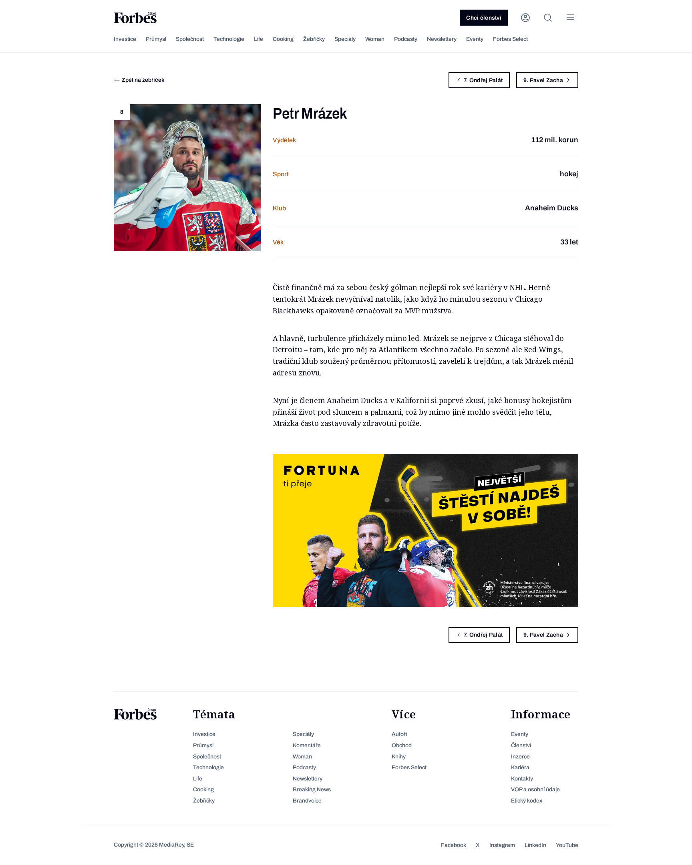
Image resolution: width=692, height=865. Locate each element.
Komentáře (307, 745)
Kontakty (522, 779)
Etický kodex (526, 801)
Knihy (399, 757)
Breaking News (312, 789)
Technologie (228, 39)
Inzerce (520, 757)
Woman (374, 39)
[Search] (548, 18)
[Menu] (570, 18)
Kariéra (520, 767)
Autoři (399, 734)
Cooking (283, 39)
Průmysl (156, 39)
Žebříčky (314, 39)
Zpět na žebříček (143, 80)
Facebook (453, 845)
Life (258, 39)
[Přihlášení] (525, 18)
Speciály (345, 39)
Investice (125, 39)
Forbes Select (510, 39)
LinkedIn (535, 845)
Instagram (502, 845)
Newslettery (442, 39)
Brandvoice (307, 801)
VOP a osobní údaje (535, 789)
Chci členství (483, 18)
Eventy (474, 39)
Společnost (190, 39)
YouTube (567, 845)
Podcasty (405, 39)
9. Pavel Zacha (543, 80)
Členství (521, 745)
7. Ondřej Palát (483, 80)
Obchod (402, 745)
